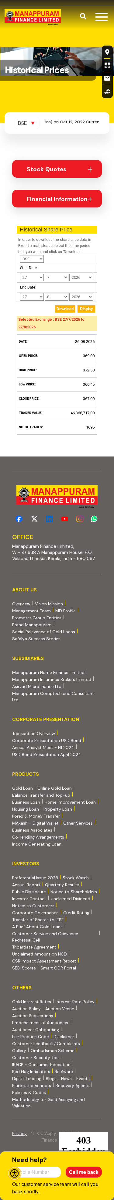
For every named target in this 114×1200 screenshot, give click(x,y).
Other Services (78, 823)
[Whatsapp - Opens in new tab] (95, 519)
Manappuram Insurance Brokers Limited (51, 679)
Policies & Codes (29, 1092)
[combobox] (27, 123)
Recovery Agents (72, 1085)
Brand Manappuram (32, 624)
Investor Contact (29, 898)
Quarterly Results (62, 884)
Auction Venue (59, 1008)
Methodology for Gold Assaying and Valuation (48, 1103)
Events (83, 1078)
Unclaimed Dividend (70, 898)
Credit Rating (76, 912)
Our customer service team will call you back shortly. (55, 1188)
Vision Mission (49, 604)
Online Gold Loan (54, 788)
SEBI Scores (24, 968)
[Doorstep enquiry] (107, 91)
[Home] (33, 17)
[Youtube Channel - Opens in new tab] (64, 519)
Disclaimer (64, 1036)
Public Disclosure (29, 891)
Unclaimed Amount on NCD (39, 954)
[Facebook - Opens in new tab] (19, 519)
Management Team (31, 611)
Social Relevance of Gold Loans (43, 631)
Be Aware (64, 1071)
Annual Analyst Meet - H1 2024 (43, 747)
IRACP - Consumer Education (41, 1064)
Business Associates (32, 830)
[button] (83, 17)
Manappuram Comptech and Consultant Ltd (53, 697)
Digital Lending (26, 1078)
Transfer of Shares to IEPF (38, 919)
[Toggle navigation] (101, 17)
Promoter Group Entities (36, 618)
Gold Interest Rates (31, 1001)
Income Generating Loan (36, 844)
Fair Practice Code (30, 1036)
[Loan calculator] (107, 65)
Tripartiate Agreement (34, 947)
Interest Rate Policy (75, 1001)
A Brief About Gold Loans (37, 926)
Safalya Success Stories (36, 638)
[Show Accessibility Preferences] (14, 1173)
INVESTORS (25, 863)
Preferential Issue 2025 (35, 877)
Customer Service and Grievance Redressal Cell (45, 937)
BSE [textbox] (22, 123)
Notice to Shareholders (73, 891)
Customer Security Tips (36, 1057)
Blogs (51, 1078)
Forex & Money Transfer (36, 816)
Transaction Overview (33, 733)
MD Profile (65, 611)
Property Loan (57, 809)
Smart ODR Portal (58, 968)
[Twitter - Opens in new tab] (34, 519)
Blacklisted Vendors (31, 1085)
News (66, 1078)
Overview (21, 604)
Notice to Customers (33, 905)
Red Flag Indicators (31, 1071)
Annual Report (26, 884)
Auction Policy (26, 1008)
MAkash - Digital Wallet (35, 823)
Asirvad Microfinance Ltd (36, 686)
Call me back (83, 1171)
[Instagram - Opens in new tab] (79, 519)
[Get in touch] (107, 78)
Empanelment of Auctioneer (40, 1022)
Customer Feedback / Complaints (46, 1043)
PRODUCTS (25, 774)
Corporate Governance (35, 912)
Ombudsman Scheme (52, 1050)
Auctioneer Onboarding (35, 1029)
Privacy (19, 1133)
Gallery (19, 1050)
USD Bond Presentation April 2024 (46, 754)
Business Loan (26, 802)
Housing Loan (25, 809)
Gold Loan (22, 788)
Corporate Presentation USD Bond (46, 740)
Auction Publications (32, 1015)
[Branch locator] (107, 52)
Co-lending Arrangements (38, 837)
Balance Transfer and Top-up (41, 795)
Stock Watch (76, 877)
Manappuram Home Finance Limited (48, 672)
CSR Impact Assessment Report (44, 961)
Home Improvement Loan (70, 802)
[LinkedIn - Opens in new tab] (49, 519)
